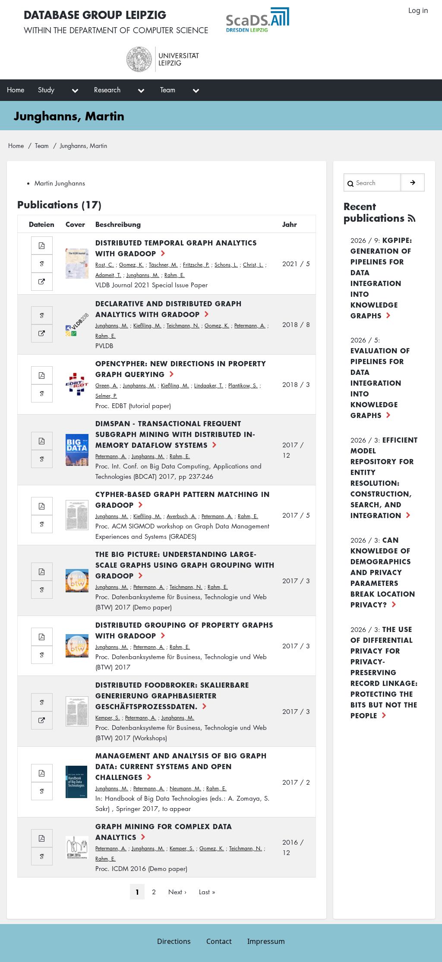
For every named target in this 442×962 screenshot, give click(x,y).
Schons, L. (226, 264)
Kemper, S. (107, 717)
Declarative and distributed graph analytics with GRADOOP (168, 308)
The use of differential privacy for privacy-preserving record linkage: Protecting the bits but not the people (384, 672)
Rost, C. (104, 264)
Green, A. (106, 385)
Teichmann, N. (183, 325)
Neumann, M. (185, 788)
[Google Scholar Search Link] (42, 264)
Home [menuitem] (15, 89)
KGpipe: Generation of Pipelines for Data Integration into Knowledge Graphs (381, 278)
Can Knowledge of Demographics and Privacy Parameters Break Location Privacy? (382, 572)
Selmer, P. (106, 395)
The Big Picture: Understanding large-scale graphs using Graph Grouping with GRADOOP (185, 565)
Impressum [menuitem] (266, 941)
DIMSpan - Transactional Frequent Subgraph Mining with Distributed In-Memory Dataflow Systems (175, 434)
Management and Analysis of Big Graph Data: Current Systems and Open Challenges (181, 766)
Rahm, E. (174, 275)
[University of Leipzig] (200, 59)
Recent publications (374, 212)
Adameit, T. (108, 275)
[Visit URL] (42, 282)
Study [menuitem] (46, 89)
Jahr (289, 224)
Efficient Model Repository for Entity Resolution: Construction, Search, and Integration (384, 477)
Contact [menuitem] (219, 941)
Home (16, 145)
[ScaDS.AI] (300, 20)
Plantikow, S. (243, 385)
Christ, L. (253, 264)
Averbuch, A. (181, 516)
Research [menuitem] (107, 89)
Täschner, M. (163, 264)
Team (42, 145)
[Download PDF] (42, 245)
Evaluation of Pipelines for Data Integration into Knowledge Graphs (380, 382)
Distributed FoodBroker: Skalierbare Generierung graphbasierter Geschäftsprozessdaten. (172, 695)
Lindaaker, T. (208, 385)
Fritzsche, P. (196, 264)
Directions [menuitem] (174, 941)
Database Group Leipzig (95, 14)
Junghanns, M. (142, 275)
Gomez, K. (131, 264)
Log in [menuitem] (418, 10)
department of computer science (138, 30)
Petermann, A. (249, 325)
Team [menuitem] (167, 89)
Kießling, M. (147, 325)
